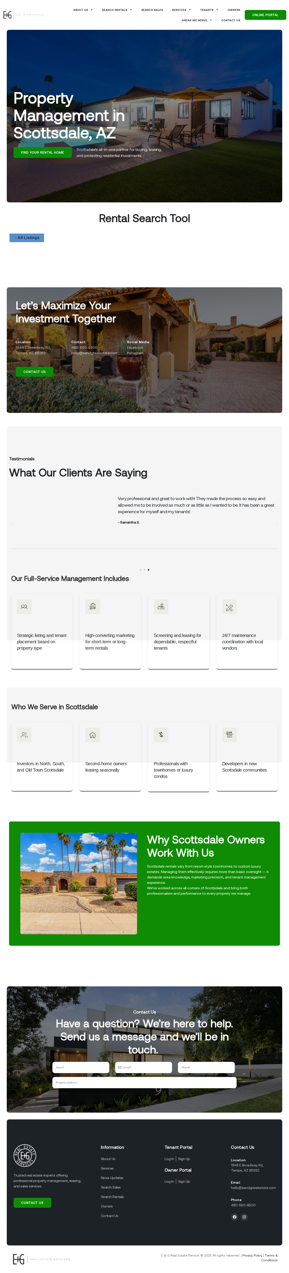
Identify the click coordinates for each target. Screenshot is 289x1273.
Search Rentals (114, 9)
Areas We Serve (194, 20)
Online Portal (265, 15)
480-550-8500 (243, 1205)
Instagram (135, 353)
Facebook (135, 347)
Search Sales (152, 9)
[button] (12, 523)
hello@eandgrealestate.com (253, 1188)
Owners (234, 9)
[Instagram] (244, 1217)
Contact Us (230, 20)
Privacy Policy (252, 1255)
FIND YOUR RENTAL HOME (42, 152)
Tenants (207, 9)
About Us (80, 9)
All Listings (29, 238)
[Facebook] (234, 1217)
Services (179, 9)
